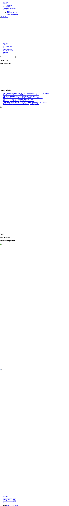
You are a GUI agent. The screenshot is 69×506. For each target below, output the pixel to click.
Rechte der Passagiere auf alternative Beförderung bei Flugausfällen (21, 104)
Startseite (5, 2)
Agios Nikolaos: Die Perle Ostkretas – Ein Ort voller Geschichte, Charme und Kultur (26, 102)
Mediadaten (6, 6)
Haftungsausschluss (12, 12)
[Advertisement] (34, 29)
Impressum (6, 9)
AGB (8, 11)
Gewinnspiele (7, 52)
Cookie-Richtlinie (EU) (9, 501)
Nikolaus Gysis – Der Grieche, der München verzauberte (18, 101)
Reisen (5, 47)
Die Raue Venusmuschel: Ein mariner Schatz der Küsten (18, 99)
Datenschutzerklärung (12, 14)
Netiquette (9, 5)
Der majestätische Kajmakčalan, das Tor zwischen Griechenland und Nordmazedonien (26, 93)
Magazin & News (8, 46)
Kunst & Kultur (7, 49)
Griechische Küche (8, 50)
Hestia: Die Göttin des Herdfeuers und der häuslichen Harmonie (20, 96)
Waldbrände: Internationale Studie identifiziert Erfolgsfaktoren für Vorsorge (23, 98)
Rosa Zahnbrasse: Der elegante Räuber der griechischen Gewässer (21, 95)
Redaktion (6, 3)
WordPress (9, 505)
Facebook (6, 53)
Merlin (16, 505)
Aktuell (5, 44)
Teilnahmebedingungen (9, 8)
